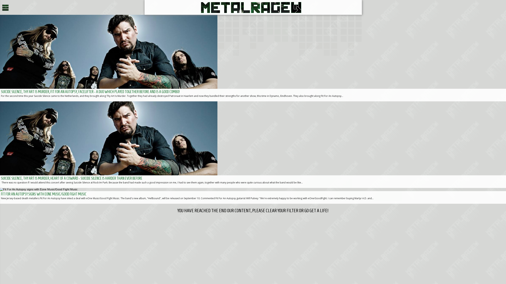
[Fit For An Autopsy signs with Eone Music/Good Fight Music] (253, 196)
